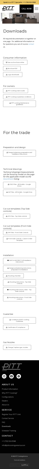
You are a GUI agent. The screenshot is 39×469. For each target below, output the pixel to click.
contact (31, 44)
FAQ (3, 422)
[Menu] (35, 8)
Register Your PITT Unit (11, 414)
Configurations (8, 397)
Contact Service (8, 418)
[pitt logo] (8, 8)
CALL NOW (27, 8)
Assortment (8, 179)
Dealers (5, 401)
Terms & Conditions (19, 460)
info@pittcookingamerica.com (13, 445)
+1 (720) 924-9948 (29, 2)
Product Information (10, 389)
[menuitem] (35, 8)
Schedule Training (9, 431)
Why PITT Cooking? (9, 393)
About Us (5, 405)
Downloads (6, 426)
